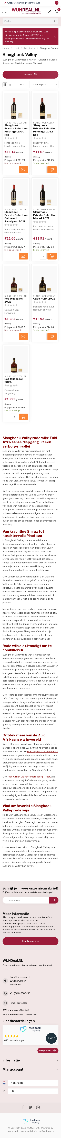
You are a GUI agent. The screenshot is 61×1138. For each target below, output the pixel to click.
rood (16, 48)
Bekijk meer (45, 1050)
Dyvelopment (48, 1131)
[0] (56, 11)
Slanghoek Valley (49, 48)
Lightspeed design (29, 1131)
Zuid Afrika (29, 48)
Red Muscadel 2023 (13, 300)
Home (6, 48)
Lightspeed (12, 1131)
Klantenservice (30, 941)
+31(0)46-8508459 (20, 993)
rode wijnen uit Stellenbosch (42, 751)
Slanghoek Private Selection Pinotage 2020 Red (15, 130)
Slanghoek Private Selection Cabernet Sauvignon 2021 (15, 217)
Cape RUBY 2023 (44, 298)
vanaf (23, 2)
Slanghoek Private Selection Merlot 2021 (44, 215)
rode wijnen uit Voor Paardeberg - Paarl (29, 776)
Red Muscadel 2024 (13, 380)
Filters (28, 74)
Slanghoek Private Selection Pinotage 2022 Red (44, 130)
